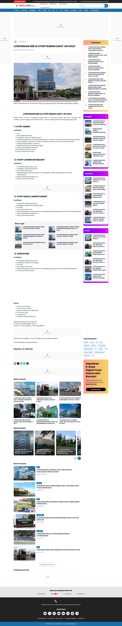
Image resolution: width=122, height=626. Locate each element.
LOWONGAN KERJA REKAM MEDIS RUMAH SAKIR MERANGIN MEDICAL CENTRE (97, 87)
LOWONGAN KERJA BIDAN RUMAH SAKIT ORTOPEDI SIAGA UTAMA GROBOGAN (84, 1)
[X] (18, 363)
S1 (57, 10)
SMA (44, 10)
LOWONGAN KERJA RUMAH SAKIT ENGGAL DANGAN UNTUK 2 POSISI (97, 74)
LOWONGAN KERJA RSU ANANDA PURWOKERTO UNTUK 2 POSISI (70, 399)
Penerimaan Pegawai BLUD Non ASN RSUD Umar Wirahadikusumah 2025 (99, 154)
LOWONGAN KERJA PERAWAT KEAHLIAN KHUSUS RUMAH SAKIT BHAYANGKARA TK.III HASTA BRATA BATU (100, 138)
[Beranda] (15, 41)
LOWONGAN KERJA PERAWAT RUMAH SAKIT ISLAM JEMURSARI (96, 68)
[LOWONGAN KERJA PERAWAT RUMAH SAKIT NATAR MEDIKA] (45, 443)
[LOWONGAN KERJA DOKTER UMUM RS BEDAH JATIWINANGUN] (24, 537)
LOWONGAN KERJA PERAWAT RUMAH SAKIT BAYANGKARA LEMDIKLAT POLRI (99, 122)
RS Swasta (24, 10)
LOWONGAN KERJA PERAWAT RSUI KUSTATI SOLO (34, 243)
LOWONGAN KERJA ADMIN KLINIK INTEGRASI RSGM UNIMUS (99, 162)
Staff (80, 10)
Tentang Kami (94, 10)
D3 (49, 10)
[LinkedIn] (72, 613)
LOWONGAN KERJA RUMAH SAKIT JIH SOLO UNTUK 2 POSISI (67, 235)
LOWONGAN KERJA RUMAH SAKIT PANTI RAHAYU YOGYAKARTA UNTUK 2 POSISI (37, 1)
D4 (53, 10)
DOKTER (39, 531)
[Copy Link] (27, 363)
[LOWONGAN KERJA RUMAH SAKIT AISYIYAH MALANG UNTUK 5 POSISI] (70, 411)
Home (17, 10)
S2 (61, 10)
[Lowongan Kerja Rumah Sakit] (26, 6)
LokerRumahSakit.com (70, 624)
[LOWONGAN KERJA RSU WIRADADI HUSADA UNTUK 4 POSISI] (88, 261)
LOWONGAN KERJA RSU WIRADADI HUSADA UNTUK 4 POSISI (99, 260)
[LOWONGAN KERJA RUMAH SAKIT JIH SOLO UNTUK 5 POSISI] (18, 229)
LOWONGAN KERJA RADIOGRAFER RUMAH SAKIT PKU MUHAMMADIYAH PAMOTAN (47, 421)
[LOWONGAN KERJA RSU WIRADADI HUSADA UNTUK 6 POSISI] (24, 553)
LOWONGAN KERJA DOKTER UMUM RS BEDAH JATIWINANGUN (53, 535)
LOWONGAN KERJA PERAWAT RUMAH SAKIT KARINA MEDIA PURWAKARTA (58, 503)
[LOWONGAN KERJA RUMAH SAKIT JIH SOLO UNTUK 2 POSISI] (52, 237)
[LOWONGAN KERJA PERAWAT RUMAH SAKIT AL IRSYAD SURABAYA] (24, 443)
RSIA (39, 10)
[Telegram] (21, 363)
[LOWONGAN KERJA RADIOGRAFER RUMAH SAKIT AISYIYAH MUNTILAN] (24, 521)
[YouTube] (58, 613)
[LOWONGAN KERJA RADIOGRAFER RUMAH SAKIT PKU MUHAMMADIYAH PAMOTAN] (47, 411)
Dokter (66, 10)
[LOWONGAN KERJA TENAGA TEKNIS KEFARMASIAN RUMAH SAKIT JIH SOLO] (52, 229)
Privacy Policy (63, 4)
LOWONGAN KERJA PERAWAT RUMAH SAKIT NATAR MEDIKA (44, 451)
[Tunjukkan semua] (106, 116)
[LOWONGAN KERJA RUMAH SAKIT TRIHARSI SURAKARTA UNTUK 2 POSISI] (18, 237)
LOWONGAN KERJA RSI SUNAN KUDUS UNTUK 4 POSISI (95, 106)
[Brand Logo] (41, 594)
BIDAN (39, 483)
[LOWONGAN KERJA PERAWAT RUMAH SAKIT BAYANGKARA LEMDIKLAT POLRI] (88, 123)
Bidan (86, 10)
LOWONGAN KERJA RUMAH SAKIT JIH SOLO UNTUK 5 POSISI (34, 228)
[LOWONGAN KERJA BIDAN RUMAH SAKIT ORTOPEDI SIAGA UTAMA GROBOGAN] (24, 489)
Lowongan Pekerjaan (71, 618)
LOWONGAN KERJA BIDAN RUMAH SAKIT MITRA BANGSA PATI (23, 421)
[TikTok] (68, 613)
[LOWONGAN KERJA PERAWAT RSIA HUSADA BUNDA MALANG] (66, 443)
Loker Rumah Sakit (55, 624)
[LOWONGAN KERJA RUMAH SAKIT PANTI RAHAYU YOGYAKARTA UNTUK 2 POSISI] (24, 473)
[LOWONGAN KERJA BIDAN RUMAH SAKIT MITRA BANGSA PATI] (24, 411)
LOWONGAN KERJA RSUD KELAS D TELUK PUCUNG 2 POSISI (99, 146)
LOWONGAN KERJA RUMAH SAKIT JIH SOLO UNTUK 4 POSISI (67, 243)
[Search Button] (106, 5)
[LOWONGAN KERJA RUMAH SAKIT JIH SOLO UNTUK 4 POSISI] (52, 245)
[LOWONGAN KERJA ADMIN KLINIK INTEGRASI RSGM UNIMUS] (88, 163)
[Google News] (63, 613)
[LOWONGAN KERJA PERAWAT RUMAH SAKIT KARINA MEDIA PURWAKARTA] (24, 505)
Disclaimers (53, 4)
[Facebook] (15, 363)
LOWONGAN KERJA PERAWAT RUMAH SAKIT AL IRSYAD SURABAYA (23, 451)
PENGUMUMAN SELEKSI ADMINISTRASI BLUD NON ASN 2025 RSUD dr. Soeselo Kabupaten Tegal (99, 130)
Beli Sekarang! (96, 389)
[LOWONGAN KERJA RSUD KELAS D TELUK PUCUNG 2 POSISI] (88, 147)
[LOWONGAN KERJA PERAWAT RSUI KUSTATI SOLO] (18, 245)
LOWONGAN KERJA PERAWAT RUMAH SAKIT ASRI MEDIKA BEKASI (97, 55)
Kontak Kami (43, 4)
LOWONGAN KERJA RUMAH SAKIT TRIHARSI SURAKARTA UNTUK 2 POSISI (34, 236)
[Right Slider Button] (79, 458)
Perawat (73, 10)
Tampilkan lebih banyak (47, 564)
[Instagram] (54, 613)
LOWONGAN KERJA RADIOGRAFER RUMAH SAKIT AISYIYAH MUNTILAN (58, 519)
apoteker (40, 515)
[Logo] (61, 601)
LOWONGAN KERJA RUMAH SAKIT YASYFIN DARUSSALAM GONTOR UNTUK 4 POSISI (97, 100)
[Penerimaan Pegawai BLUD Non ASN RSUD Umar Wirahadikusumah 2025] (88, 155)
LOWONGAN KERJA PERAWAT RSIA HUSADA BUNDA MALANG (65, 451)
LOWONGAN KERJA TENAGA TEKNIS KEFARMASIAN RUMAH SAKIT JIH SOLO (67, 228)
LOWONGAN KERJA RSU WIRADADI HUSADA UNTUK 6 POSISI (58, 550)
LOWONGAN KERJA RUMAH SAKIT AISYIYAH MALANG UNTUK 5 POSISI (69, 421)
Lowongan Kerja (44, 7)
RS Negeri (33, 10)
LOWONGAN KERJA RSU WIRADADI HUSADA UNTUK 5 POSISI (46, 399)
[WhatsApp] (24, 363)
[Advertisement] (61, 26)
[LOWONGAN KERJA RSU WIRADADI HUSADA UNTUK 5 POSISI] (47, 389)
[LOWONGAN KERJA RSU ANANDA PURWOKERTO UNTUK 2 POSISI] (70, 389)
